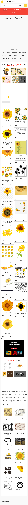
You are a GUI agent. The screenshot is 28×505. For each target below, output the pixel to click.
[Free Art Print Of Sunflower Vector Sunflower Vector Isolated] (7, 134)
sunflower (5, 97)
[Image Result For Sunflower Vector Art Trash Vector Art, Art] (7, 153)
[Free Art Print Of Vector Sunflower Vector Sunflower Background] (21, 148)
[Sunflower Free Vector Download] (7, 267)
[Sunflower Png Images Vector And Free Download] (7, 193)
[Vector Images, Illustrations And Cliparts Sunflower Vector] (21, 288)
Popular (15, 101)
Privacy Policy (5, 503)
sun (11, 97)
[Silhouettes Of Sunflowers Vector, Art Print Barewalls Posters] (21, 171)
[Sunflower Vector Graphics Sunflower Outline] (21, 271)
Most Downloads (6, 101)
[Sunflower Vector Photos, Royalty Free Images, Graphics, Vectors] (21, 129)
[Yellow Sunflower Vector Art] (7, 305)
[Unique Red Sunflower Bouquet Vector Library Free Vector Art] (7, 284)
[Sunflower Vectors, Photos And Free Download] (21, 114)
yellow (15, 97)
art (9, 338)
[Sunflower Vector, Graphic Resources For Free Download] (21, 207)
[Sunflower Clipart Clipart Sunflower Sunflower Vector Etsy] (7, 172)
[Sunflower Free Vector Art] (21, 190)
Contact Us (11, 503)
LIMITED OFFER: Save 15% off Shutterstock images (14, 359)
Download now (14, 12)
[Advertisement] (14, 35)
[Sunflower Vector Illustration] (7, 324)
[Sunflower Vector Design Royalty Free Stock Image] (21, 251)
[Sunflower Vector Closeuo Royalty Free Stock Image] (7, 233)
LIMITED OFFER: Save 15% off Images (14, 64)
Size (12, 101)
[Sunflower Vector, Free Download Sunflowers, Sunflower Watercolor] (7, 212)
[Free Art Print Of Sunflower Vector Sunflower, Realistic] (7, 114)
